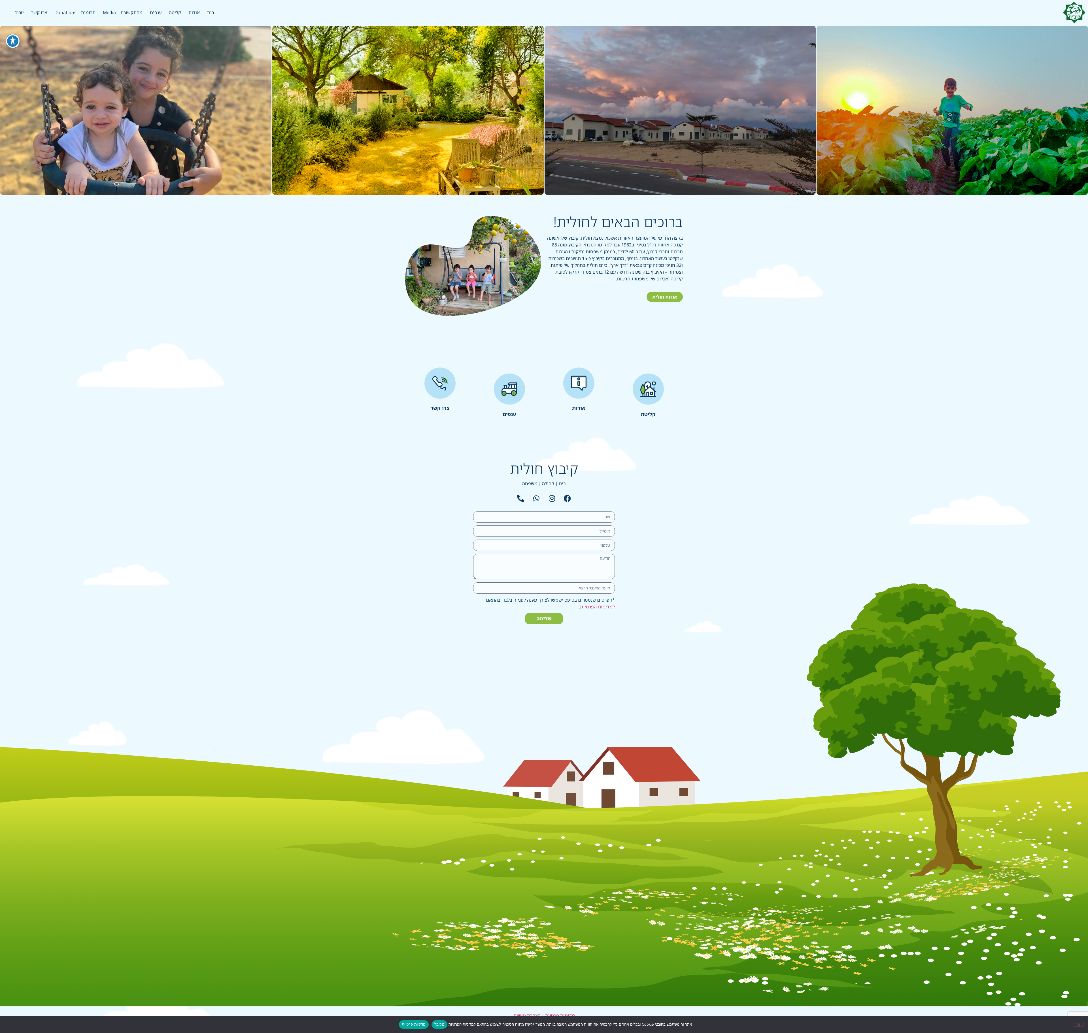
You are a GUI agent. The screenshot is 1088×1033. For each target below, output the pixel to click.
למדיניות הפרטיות (597, 607)
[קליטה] (648, 389)
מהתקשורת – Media (123, 12)
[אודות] (578, 383)
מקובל (439, 1024)
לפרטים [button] (680, 148)
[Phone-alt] (521, 498)
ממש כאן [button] (135, 148)
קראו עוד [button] (952, 148)
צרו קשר (39, 12)
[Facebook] (567, 498)
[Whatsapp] (536, 498)
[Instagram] (552, 498)
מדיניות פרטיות (560, 1015)
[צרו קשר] (440, 383)
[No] (1079, 1024)
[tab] (952, 110)
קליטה (175, 12)
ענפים (156, 12)
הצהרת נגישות (527, 1015)
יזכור (19, 12)
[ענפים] (509, 389)
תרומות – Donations (74, 12)
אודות (194, 12)
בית (210, 12)
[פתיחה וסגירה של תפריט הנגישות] (13, 41)
